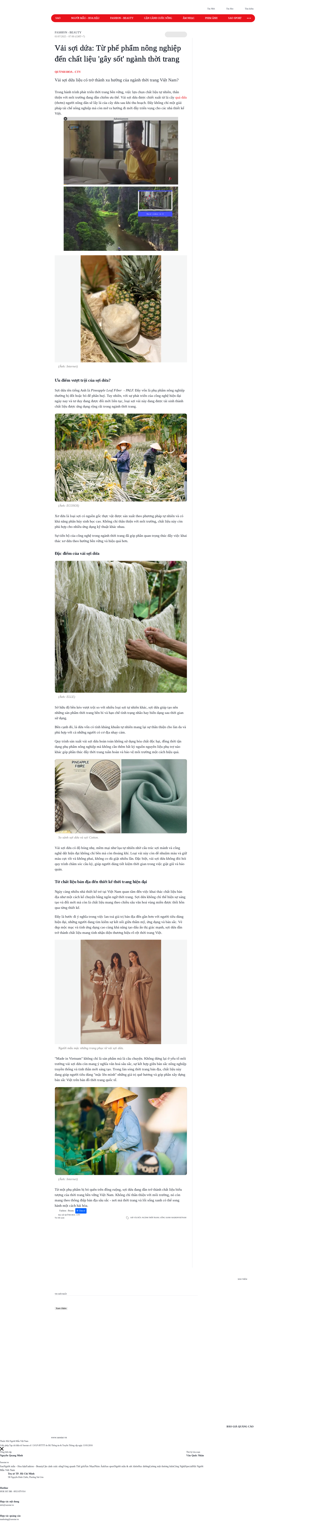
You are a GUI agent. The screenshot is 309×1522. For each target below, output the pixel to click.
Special (188, 1466)
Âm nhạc (188, 18)
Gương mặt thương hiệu (161, 1466)
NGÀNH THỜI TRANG (151, 1218)
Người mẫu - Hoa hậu (85, 18)
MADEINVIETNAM (178, 1218)
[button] (176, 34)
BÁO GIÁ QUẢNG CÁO (240, 1426)
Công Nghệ (179, 1466)
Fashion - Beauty (121, 18)
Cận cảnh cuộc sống (158, 18)
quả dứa (181, 97)
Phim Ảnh (99, 1466)
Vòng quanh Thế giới (74, 1466)
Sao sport (235, 18)
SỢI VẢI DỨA (135, 1218)
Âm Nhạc (89, 1466)
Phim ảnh (211, 18)
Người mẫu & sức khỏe (126, 1466)
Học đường (143, 1466)
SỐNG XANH (165, 1218)
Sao (57, 18)
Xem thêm (61, 1308)
